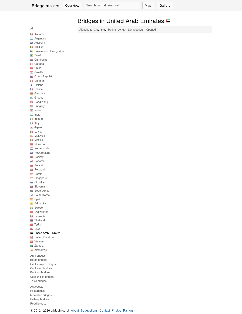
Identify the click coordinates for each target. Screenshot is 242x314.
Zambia (38, 245)
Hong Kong (41, 102)
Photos (116, 310)
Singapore (40, 178)
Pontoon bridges (40, 272)
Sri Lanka (40, 203)
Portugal (39, 169)
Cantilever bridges (41, 268)
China (37, 68)
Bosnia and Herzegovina (49, 51)
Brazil (37, 55)
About (75, 310)
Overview (72, 5)
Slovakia (39, 182)
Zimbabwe (40, 250)
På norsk (129, 310)
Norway (38, 157)
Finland (38, 85)
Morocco (39, 144)
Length (122, 29)
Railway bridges (39, 299)
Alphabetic (85, 29)
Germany (40, 93)
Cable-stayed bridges (43, 264)
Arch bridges (38, 255)
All (31, 28)
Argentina (40, 38)
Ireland (38, 118)
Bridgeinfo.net (46, 5)
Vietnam (39, 241)
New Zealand (42, 152)
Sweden (39, 207)
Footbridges (37, 290)
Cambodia (40, 59)
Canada (39, 64)
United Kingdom (44, 237)
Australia (39, 42)
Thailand (39, 220)
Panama (39, 161)
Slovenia (39, 186)
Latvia (38, 131)
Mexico (38, 140)
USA (37, 229)
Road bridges (38, 303)
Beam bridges (38, 260)
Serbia (38, 174)
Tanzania (39, 216)
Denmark (39, 81)
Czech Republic (43, 76)
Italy (36, 123)
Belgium (39, 47)
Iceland (38, 110)
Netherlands (41, 148)
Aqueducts (36, 286)
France (38, 89)
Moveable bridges (41, 295)
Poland (38, 165)
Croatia (38, 72)
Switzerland (41, 212)
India (37, 114)
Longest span (136, 29)
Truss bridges (38, 281)
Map (148, 5)
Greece (38, 97)
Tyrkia (38, 224)
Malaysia (39, 135)
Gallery (165, 5)
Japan (38, 127)
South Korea (42, 195)
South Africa (41, 190)
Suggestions (89, 310)
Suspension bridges (42, 277)
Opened (151, 29)
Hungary (39, 106)
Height (112, 29)
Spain (37, 199)
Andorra (39, 34)
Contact (104, 310)
